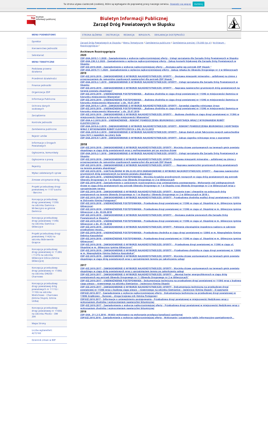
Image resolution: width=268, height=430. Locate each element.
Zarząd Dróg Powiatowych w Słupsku (100, 42)
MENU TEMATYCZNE (43, 61)
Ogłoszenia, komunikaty (45, 152)
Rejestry (36, 166)
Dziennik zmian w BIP (44, 339)
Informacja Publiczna (43, 98)
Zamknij (198, 3)
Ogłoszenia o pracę (42, 159)
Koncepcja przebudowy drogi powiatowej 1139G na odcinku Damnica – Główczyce (45, 222)
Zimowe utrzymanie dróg (46, 179)
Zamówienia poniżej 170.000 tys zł (192, 42)
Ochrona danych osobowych (41, 107)
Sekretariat (38, 55)
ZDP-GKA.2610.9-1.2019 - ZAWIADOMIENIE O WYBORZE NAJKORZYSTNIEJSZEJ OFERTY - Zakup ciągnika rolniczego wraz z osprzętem (155, 137)
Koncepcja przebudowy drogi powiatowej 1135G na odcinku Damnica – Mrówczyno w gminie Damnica (45, 205)
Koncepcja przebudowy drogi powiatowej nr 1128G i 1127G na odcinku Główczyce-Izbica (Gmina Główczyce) (47, 255)
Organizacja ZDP (41, 92)
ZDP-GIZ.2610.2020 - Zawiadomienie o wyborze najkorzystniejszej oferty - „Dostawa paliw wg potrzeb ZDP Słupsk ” (145, 66)
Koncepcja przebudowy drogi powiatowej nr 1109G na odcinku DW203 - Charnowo (47, 272)
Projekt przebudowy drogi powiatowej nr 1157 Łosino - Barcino (46, 189)
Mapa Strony (39, 323)
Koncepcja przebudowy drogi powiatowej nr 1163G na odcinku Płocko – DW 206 (47, 312)
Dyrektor (36, 41)
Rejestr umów (39, 135)
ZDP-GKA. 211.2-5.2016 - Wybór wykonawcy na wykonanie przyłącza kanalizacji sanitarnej (131, 314)
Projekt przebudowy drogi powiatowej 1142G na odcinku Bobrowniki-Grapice (46, 238)
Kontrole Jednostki (42, 122)
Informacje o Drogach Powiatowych (44, 144)
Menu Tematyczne (133, 42)
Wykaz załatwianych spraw (46, 172)
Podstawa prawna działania (41, 70)
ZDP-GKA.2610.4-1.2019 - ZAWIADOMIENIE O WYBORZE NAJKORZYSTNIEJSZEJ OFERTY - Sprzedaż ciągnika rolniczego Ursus (149, 105)
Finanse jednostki (41, 85)
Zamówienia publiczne (44, 129)
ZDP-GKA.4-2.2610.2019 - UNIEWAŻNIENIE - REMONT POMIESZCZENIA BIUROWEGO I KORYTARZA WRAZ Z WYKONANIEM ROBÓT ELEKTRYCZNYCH (152, 122)
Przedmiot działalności (44, 78)
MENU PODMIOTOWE (44, 34)
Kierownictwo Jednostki (45, 48)
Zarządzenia (38, 115)
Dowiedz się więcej (180, 3)
